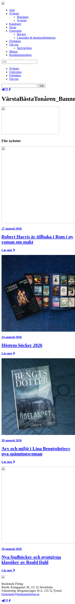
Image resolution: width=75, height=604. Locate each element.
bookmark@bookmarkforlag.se (20, 594)
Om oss (13, 44)
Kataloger (15, 23)
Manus (13, 51)
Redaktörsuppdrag (20, 55)
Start (12, 10)
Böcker (21, 34)
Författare (15, 41)
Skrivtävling (24, 48)
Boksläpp (22, 17)
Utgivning (15, 30)
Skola (12, 27)
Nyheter (14, 13)
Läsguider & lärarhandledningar (36, 37)
